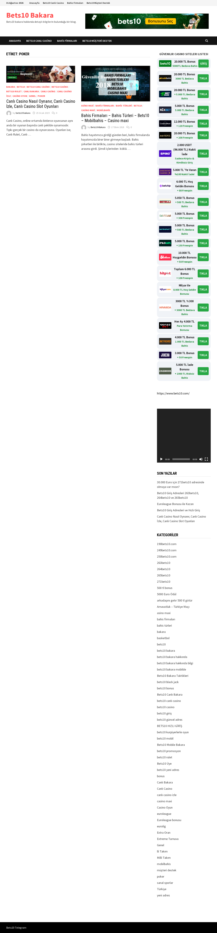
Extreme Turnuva (168, 839)
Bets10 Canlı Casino (53, 2)
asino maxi (87, 105)
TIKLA (203, 78)
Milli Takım (164, 858)
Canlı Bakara (31, 91)
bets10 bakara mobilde (171, 669)
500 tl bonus (164, 588)
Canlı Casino (48, 91)
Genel (32, 96)
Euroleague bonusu (169, 820)
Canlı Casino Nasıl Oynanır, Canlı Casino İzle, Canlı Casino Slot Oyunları (40, 104)
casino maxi (88, 110)
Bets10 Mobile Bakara (171, 745)
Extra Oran (163, 832)
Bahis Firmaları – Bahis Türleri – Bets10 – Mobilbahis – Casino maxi (115, 118)
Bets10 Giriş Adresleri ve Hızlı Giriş (178, 510)
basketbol (163, 638)
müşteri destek (166, 870)
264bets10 (163, 569)
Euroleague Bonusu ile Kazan (175, 504)
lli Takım (162, 851)
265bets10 (163, 575)
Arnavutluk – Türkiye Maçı (173, 607)
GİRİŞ (203, 63)
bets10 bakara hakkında (172, 657)
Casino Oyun (20, 96)
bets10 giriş (164, 713)
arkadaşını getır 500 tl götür (174, 600)
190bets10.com (166, 544)
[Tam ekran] (206, 459)
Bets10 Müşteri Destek (98, 2)
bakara (10, 86)
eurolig (161, 826)
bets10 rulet (14, 91)
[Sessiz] (201, 459)
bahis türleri (124, 105)
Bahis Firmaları (75, 2)
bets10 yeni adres (168, 770)
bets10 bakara (23, 112)
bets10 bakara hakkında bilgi (175, 663)
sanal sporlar (165, 883)
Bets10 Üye (164, 763)
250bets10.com (166, 556)
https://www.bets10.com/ (173, 393)
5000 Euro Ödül (166, 594)
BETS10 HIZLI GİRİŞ (169, 726)
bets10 (21, 86)
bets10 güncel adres (169, 720)
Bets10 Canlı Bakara (169, 694)
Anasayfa (34, 2)
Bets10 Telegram (16, 927)
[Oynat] (161, 459)
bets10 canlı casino (38, 86)
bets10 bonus (165, 688)
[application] (184, 436)
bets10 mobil (165, 738)
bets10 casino (60, 86)
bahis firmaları (104, 105)
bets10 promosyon (169, 751)
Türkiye (161, 889)
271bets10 (163, 582)
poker (41, 96)
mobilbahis (103, 110)
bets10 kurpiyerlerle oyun (173, 732)
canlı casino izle (166, 795)
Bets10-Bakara (98, 127)
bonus (161, 776)
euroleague (164, 814)
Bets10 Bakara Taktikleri (172, 676)
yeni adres (163, 895)
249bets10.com (166, 550)
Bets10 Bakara (30, 15)
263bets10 (163, 563)
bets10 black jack (168, 682)
